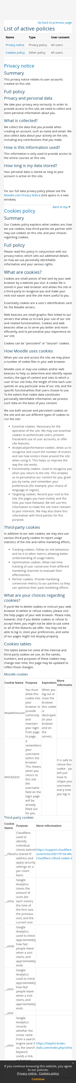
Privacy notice (27, 1073)
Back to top (61, 207)
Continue (38, 1079)
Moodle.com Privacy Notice (22, 195)
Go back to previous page (55, 22)
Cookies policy (49, 1073)
